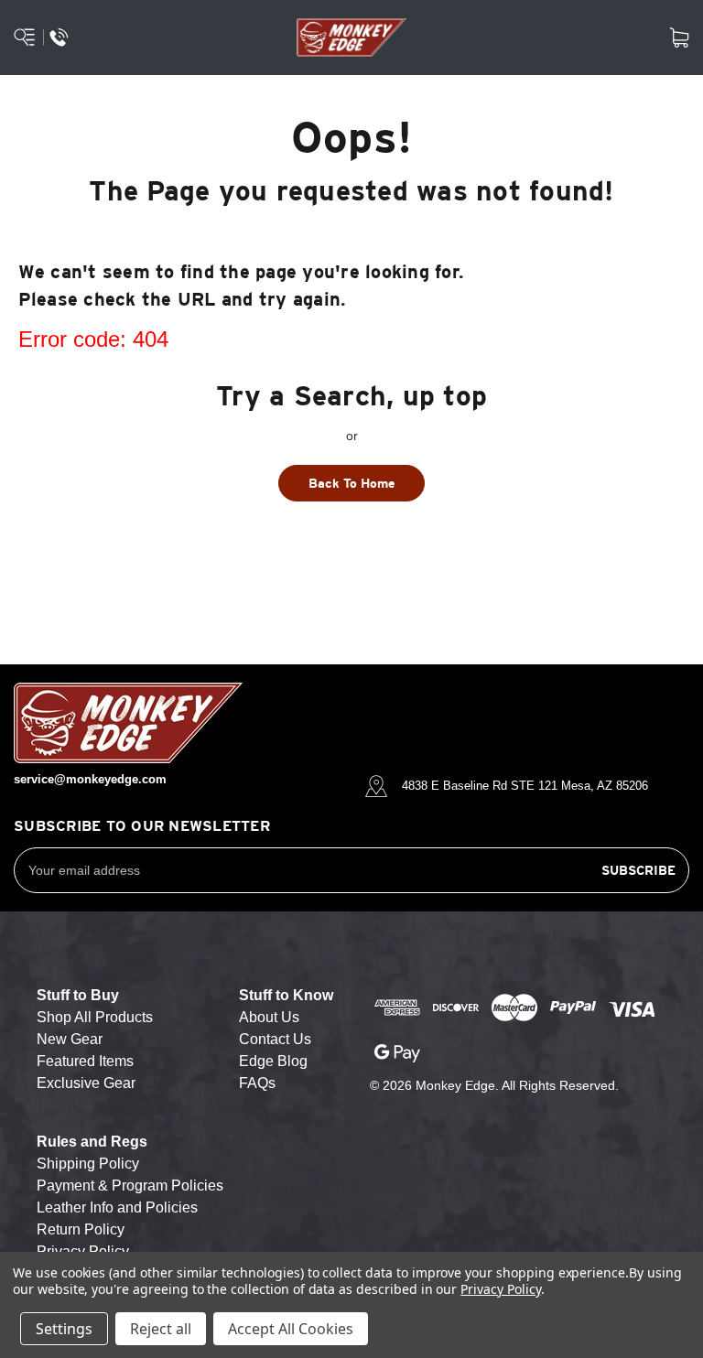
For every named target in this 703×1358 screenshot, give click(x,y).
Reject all (160, 1329)
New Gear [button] (70, 1039)
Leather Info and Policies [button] (117, 1207)
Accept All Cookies (290, 1329)
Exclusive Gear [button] (86, 1083)
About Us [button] (269, 1017)
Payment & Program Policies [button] (130, 1185)
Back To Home (351, 483)
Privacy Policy (500, 1289)
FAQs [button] (257, 1083)
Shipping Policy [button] (88, 1163)
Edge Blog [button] (273, 1061)
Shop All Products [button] (95, 1017)
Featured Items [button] (85, 1061)
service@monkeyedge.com (90, 779)
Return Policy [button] (80, 1229)
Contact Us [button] (275, 1039)
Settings (64, 1329)
